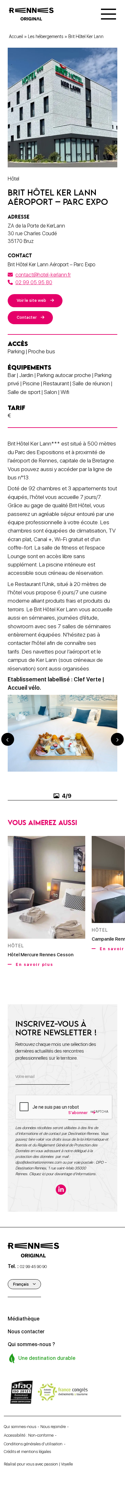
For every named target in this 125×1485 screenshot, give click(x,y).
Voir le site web (31, 300)
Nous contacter (26, 1331)
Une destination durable (46, 1358)
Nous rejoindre (53, 1426)
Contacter (27, 317)
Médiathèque (23, 1319)
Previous (7, 739)
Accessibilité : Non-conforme (29, 1435)
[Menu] (108, 14)
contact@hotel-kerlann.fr (43, 275)
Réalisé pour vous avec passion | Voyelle (38, 1464)
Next (117, 739)
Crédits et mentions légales (27, 1451)
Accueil (16, 36)
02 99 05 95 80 (33, 282)
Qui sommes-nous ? (31, 1344)
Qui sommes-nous (20, 1426)
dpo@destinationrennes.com (38, 1162)
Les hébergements (45, 36)
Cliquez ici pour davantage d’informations (62, 1174)
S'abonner (78, 1112)
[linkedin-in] (61, 1189)
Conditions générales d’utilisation (33, 1443)
